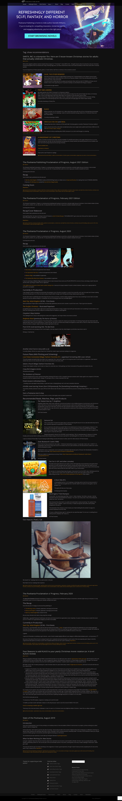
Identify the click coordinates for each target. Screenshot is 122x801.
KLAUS (46, 109)
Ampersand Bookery (71, 180)
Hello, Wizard (28, 269)
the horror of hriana (82, 586)
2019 (45, 750)
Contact (67, 4)
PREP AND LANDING (45, 90)
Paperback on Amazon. (43, 148)
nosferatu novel (95, 190)
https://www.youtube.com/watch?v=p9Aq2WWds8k (62, 451)
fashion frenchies (88, 190)
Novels (24, 4)
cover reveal (58, 750)
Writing (55, 190)
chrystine (69, 585)
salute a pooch (43, 191)
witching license (60, 644)
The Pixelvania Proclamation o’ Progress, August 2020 (47, 231)
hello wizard (89, 585)
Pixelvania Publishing (34, 798)
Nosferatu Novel (28, 318)
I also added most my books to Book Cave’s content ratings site (38, 285)
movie (43, 711)
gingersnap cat (80, 155)
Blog (62, 4)
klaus (41, 711)
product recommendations (34, 191)
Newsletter (79, 4)
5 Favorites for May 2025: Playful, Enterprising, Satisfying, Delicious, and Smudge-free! (81, 780)
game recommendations (72, 155)
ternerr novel (75, 586)
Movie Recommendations (29, 711)
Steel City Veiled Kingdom (66, 191)
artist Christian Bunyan (58, 216)
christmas (65, 155)
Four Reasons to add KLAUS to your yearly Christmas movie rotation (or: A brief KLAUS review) (58, 652)
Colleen (61, 627)
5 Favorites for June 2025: (78, 771)
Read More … (26, 187)
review (53, 711)
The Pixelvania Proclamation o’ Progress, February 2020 (48, 593)
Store (73, 4)
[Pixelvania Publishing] (30, 1)
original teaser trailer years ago (78, 658)
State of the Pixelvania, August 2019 (39, 718)
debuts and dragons (55, 643)
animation (37, 711)
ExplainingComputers (62, 735)
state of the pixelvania (34, 752)
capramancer (64, 585)
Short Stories (43, 4)
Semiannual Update (50, 190)
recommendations (43, 586)
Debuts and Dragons (30, 610)
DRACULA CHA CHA (51, 122)
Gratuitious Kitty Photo (41, 190)
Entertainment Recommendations (45, 155)
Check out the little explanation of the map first (71, 474)
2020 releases (45, 585)
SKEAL (63, 122)
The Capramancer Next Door (31, 272)
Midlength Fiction (33, 4)
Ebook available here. (43, 145)
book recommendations (58, 155)
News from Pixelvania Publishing (30, 750)
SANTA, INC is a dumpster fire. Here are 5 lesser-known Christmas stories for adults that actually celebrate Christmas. (60, 57)
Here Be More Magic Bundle (51, 182)
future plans (71, 750)
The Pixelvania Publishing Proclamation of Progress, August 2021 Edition (55, 162)
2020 (34, 643)
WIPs (46, 752)
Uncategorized (40, 750)
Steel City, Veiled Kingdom (31, 612)
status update (58, 191)
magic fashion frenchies (71, 643)
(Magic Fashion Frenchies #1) (42, 357)
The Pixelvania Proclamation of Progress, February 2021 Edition (51, 198)
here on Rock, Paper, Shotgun (54, 128)
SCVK (94, 223)
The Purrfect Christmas (30, 306)
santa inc (85, 155)
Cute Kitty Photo (82, 190)
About (56, 4)
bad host (49, 585)
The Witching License (34, 182)
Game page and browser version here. (32, 133)
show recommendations (91, 155)
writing (73, 191)
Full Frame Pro (97, 798)
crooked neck (57, 223)
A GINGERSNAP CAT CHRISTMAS (49, 137)
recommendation (48, 711)
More (49, 4)
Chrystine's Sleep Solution (73, 190)
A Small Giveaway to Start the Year (80, 769)
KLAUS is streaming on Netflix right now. (32, 705)
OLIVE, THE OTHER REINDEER (54, 74)
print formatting (26, 191)
